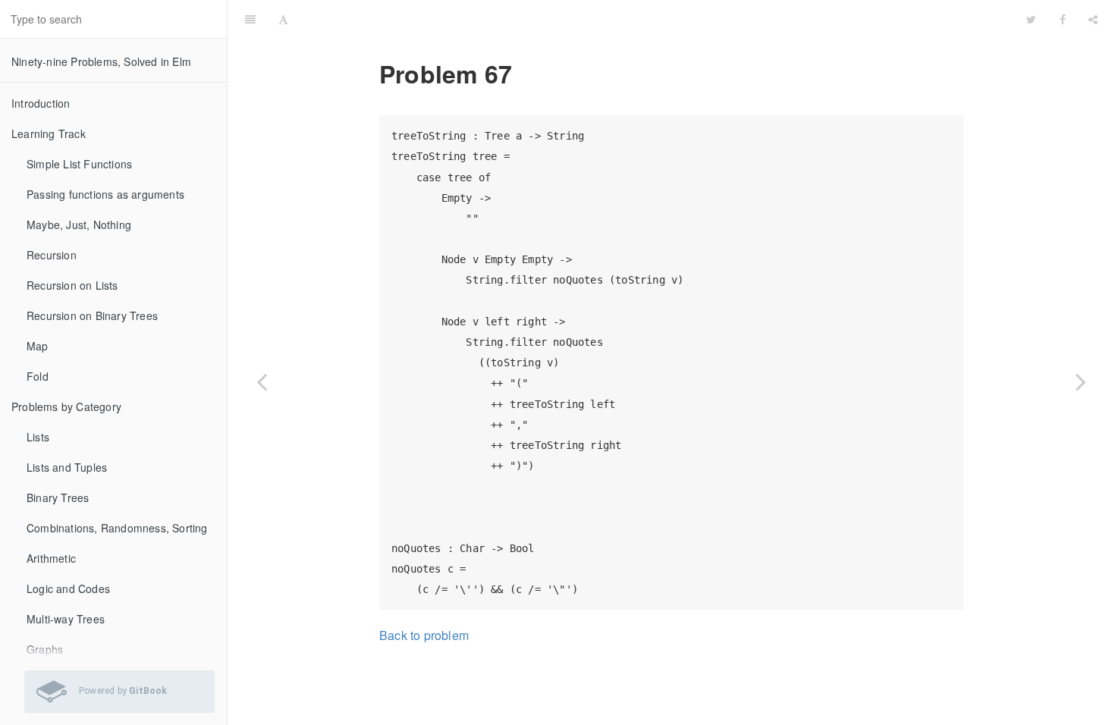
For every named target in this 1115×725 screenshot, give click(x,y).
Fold (38, 376)
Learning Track (48, 133)
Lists (38, 436)
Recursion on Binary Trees (92, 315)
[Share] (1093, 19)
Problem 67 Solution (657, 19)
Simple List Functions (79, 163)
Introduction (40, 103)
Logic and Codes (68, 588)
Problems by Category (66, 406)
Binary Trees (58, 497)
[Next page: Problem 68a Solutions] (1081, 381)
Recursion (52, 254)
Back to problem (424, 635)
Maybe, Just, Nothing (79, 224)
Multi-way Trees (66, 618)
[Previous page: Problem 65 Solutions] (262, 381)
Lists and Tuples (67, 467)
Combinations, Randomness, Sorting (117, 527)
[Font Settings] (283, 19)
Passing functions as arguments (105, 194)
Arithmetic (51, 558)
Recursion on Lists (72, 285)
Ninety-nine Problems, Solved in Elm (101, 61)
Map (38, 345)
